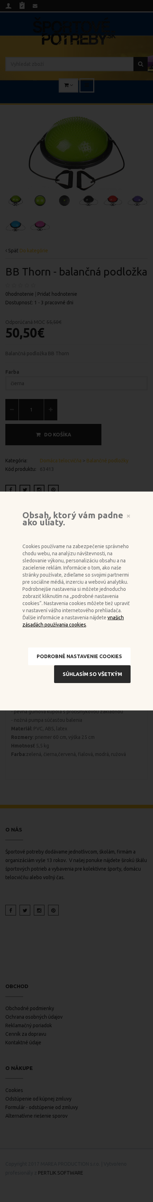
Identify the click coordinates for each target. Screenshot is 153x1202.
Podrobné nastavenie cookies (79, 656)
